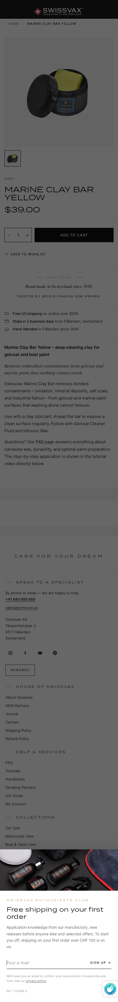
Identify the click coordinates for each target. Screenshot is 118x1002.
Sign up (98, 963)
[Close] (109, 858)
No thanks (17, 991)
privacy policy (36, 981)
